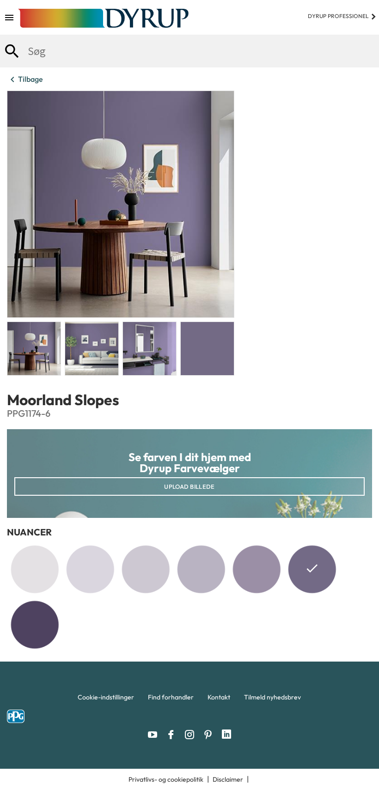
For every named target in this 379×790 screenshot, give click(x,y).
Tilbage (25, 79)
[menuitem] (106, 699)
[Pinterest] (210, 734)
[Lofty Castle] (256, 569)
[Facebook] (173, 734)
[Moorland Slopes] (312, 571)
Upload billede (189, 486)
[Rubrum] (35, 624)
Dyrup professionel (342, 15)
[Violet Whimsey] (90, 569)
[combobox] (189, 51)
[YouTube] (155, 734)
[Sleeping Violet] (201, 569)
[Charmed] (145, 569)
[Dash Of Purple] (35, 569)
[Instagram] (192, 734)
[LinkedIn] (226, 734)
